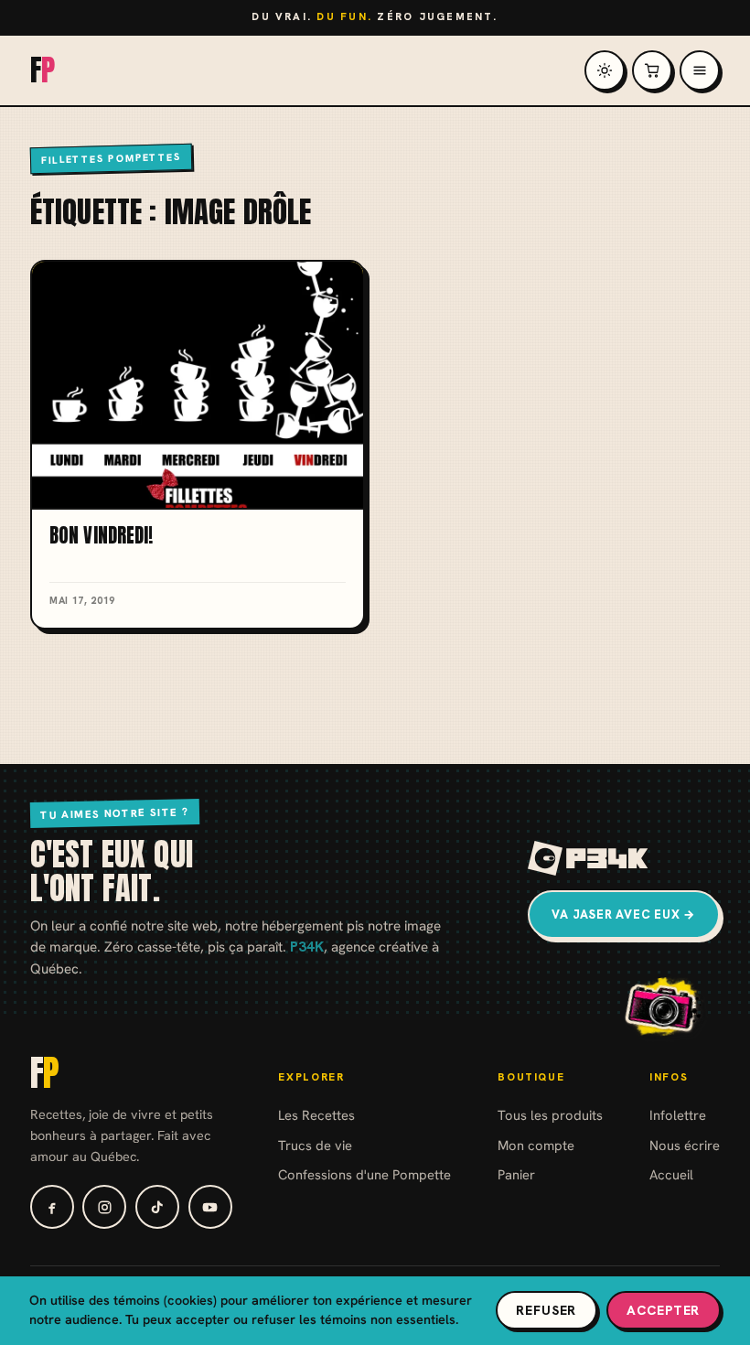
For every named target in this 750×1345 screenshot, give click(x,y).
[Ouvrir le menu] (700, 70)
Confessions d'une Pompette (364, 1174)
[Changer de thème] (604, 70)
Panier (516, 1174)
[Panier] (652, 70)
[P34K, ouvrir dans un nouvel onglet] (588, 858)
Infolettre (677, 1115)
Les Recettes (316, 1115)
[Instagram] (104, 1207)
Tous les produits (550, 1115)
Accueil (671, 1174)
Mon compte (536, 1145)
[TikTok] (157, 1207)
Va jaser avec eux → (624, 914)
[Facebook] (52, 1207)
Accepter (663, 1310)
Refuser (546, 1310)
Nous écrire (684, 1145)
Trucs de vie (315, 1145)
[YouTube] (210, 1207)
